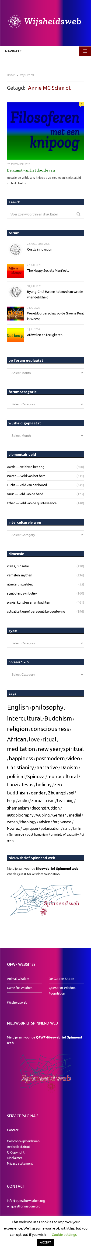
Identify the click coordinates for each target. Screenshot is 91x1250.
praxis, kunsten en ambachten (28, 602)
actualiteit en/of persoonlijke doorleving (36, 611)
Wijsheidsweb (17, 1002)
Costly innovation (39, 249)
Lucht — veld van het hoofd (27, 485)
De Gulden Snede (61, 979)
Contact (12, 1130)
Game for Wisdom (19, 988)
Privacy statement (20, 1163)
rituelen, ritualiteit (20, 584)
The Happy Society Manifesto (48, 270)
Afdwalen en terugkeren (45, 335)
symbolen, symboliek (22, 593)
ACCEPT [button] (45, 1242)
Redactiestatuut (19, 1147)
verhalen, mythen (19, 575)
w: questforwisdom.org (23, 1206)
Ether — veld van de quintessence (32, 503)
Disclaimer (14, 1158)
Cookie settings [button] (64, 1235)
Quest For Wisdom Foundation (62, 990)
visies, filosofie (18, 566)
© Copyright (15, 1152)
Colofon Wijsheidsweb (23, 1141)
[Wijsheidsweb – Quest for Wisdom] (45, 22)
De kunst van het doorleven (31, 170)
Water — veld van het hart (26, 476)
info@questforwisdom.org (26, 1201)
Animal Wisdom (18, 979)
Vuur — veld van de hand (25, 494)
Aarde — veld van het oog (25, 467)
